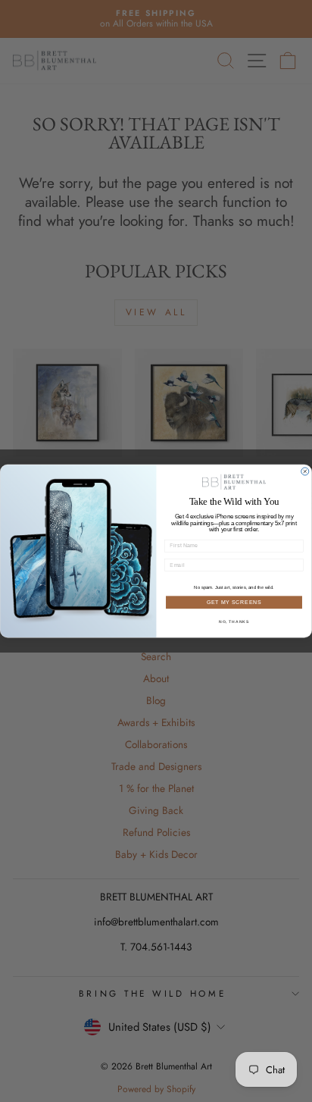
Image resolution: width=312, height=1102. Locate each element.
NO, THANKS (234, 621)
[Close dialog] (305, 471)
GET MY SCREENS (234, 602)
